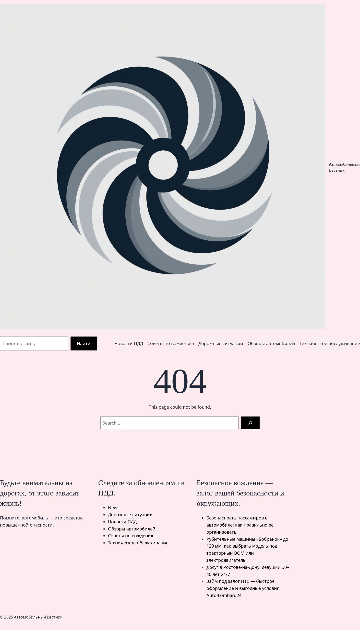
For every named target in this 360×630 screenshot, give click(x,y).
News (114, 507)
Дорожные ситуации (130, 515)
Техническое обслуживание (138, 543)
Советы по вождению (131, 536)
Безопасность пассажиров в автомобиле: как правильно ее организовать (240, 525)
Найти (84, 343)
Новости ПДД (122, 522)
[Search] (250, 422)
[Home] (162, 167)
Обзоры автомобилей (132, 529)
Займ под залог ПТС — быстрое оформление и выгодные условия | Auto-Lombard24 (244, 588)
